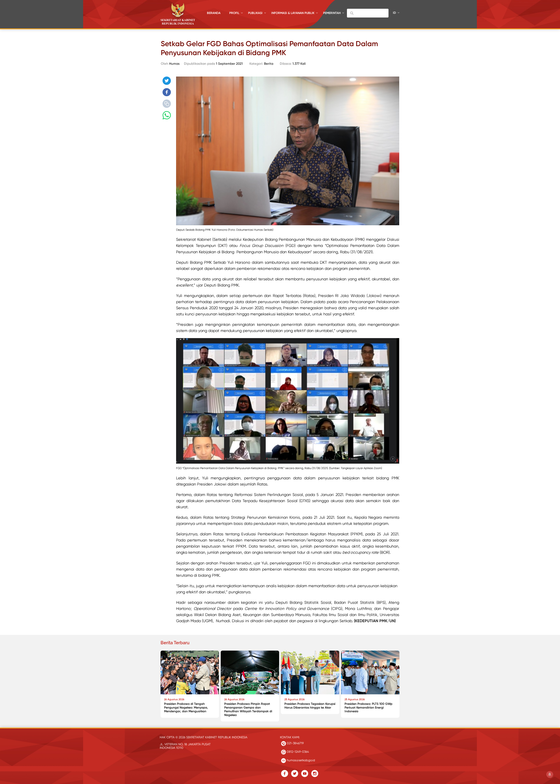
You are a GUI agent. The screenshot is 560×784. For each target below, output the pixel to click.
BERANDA (213, 13)
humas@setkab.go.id (300, 760)
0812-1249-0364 (297, 751)
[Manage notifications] (549, 774)
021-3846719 (295, 743)
